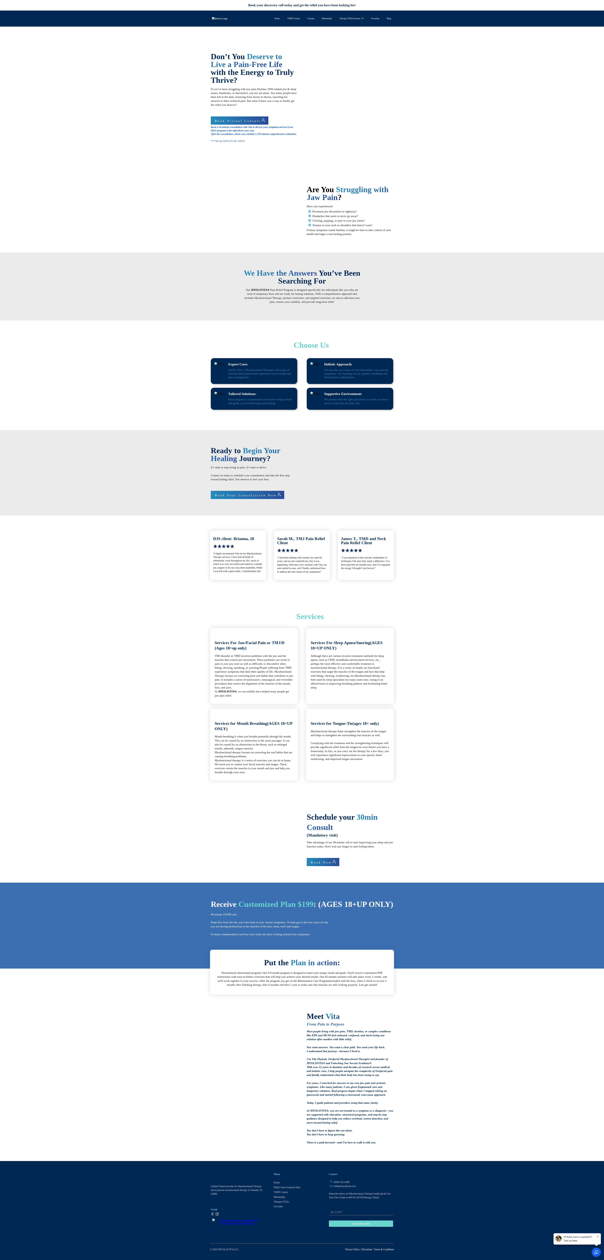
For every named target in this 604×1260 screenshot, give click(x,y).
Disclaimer (367, 1249)
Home (277, 1182)
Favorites (278, 1206)
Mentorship (279, 1197)
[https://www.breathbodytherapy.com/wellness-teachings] (237, 1221)
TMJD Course (281, 1192)
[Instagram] (217, 1214)
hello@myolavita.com (345, 1186)
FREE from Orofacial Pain (287, 1187)
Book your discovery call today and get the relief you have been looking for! (302, 5)
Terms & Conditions (384, 1249)
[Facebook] (212, 1214)
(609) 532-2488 (341, 1182)
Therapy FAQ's (281, 1201)
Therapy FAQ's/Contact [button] (350, 18)
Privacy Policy (352, 1249)
